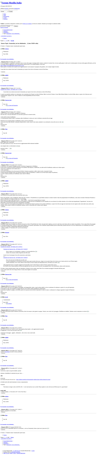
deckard (7, 232)
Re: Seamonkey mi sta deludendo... (7, 59)
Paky (6, 129)
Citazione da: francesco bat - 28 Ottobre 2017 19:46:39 (15, 249)
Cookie (33, 450)
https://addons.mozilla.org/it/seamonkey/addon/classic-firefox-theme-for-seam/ (33, 379)
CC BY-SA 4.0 (16, 450)
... (5, 40)
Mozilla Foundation (16, 452)
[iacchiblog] (9, 303)
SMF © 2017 (13, 453)
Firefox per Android (27, 23)
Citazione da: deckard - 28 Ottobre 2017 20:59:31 (11, 246)
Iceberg (7, 48)
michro (6, 396)
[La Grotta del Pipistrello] (12, 105)
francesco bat (8, 100)
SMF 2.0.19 (6, 453)
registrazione (17, 8)
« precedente (3, 36)
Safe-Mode (7, 351)
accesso (6, 8)
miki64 (6, 75)
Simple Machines (21, 453)
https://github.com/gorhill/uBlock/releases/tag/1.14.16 (12, 65)
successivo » (9, 36)
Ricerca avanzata (4, 27)
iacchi (6, 297)
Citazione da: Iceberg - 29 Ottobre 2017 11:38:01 (11, 89)
